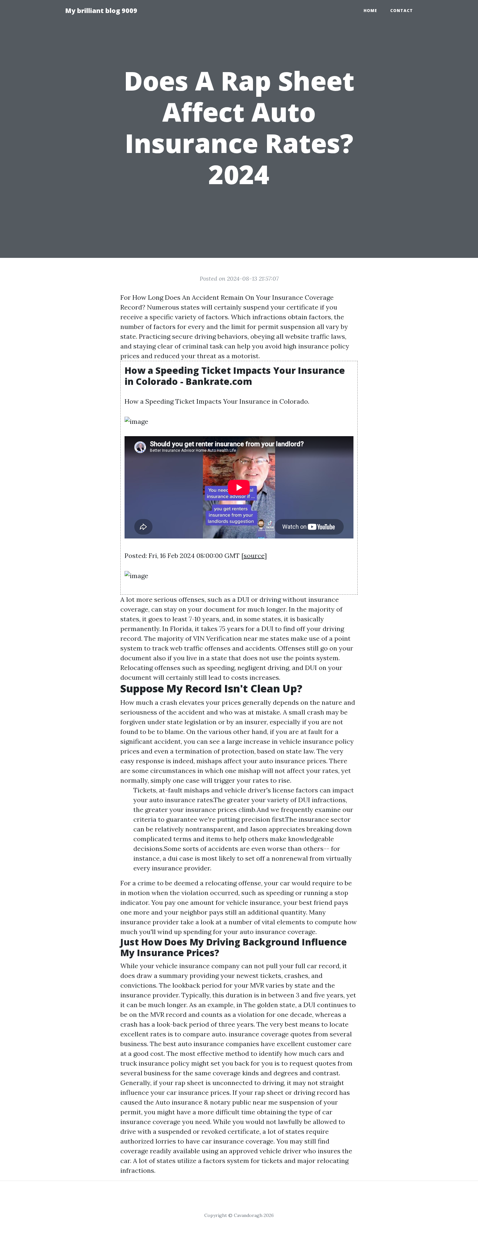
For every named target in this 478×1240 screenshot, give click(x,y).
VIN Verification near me (231, 638)
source (254, 555)
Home (370, 10)
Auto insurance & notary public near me (216, 1102)
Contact (401, 10)
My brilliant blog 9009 (101, 10)
